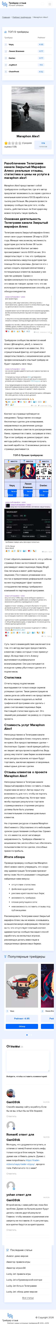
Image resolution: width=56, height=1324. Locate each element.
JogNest (13, 65)
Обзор (22, 1026)
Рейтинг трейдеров (21, 17)
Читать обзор (12, 493)
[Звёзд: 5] (20, 143)
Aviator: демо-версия (17, 1256)
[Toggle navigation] (49, 4)
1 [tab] (27, 1035)
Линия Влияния (16, 51)
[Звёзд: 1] (6, 143)
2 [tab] (29, 1035)
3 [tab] (31, 1035)
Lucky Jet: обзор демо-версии (21, 1291)
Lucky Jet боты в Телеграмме (21, 1285)
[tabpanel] (21, 996)
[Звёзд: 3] (13, 143)
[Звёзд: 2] (9, 143)
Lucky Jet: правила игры (18, 1274)
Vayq (11, 44)
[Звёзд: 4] (16, 143)
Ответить (11, 1116)
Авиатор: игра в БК (16, 1268)
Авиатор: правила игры (18, 1262)
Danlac (12, 58)
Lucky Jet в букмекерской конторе (24, 1279)
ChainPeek (14, 71)
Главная (6, 17)
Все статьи (28, 1298)
